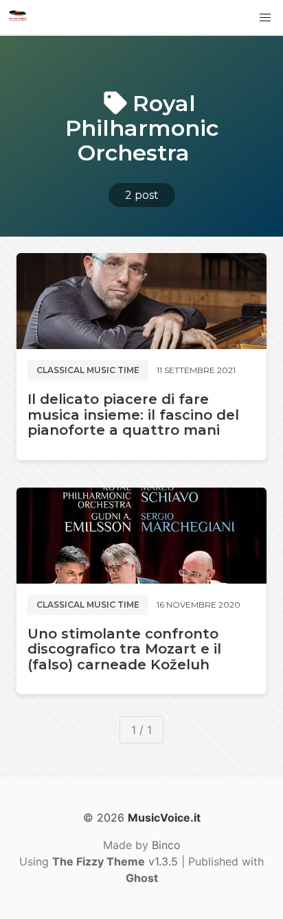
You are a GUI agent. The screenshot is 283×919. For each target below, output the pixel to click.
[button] (265, 18)
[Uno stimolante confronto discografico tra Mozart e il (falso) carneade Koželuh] (141, 536)
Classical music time (87, 370)
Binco (166, 845)
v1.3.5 (115, 861)
